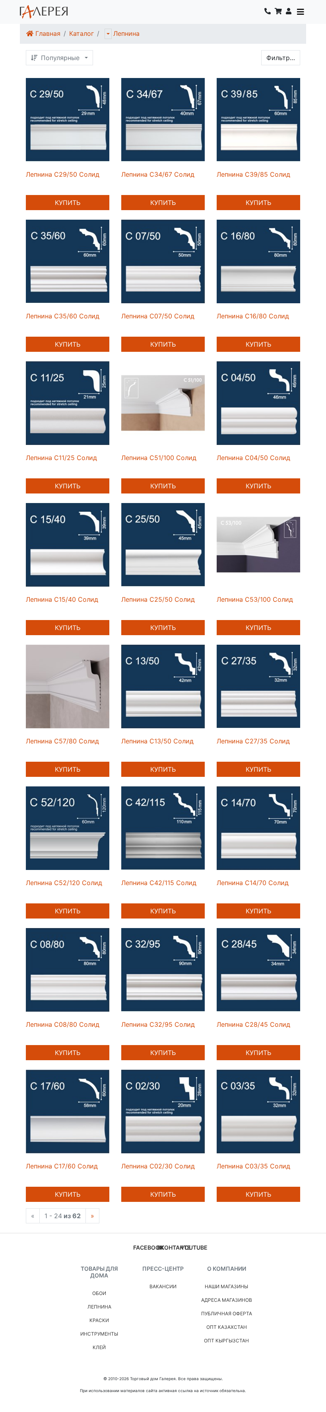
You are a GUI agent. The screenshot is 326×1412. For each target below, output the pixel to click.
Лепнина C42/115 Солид (158, 883)
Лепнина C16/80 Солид (253, 316)
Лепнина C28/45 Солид (253, 1024)
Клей (99, 1347)
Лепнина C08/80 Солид (62, 1024)
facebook (148, 1247)
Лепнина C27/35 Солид (253, 741)
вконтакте (174, 1247)
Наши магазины (226, 1286)
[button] (288, 12)
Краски (99, 1320)
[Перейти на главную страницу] (44, 12)
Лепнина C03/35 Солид (253, 1166)
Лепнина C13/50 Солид (157, 741)
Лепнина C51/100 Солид (158, 458)
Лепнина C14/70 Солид (253, 883)
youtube (194, 1247)
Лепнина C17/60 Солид (62, 1166)
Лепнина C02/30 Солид (158, 1166)
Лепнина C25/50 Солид (158, 599)
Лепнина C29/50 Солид (62, 174)
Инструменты (99, 1334)
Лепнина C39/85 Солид (253, 174)
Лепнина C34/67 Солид (157, 174)
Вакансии (163, 1286)
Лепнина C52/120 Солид (64, 883)
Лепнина (126, 33)
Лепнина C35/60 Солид (62, 316)
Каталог (81, 33)
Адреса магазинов (226, 1300)
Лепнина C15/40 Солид (62, 599)
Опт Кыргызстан (226, 1341)
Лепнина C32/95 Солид (158, 1024)
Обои (99, 1293)
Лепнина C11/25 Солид (61, 458)
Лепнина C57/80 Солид (62, 741)
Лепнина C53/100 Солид (255, 599)
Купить (67, 203)
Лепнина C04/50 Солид (253, 458)
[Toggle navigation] (300, 12)
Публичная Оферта (226, 1313)
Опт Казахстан (226, 1327)
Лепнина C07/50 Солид (157, 316)
